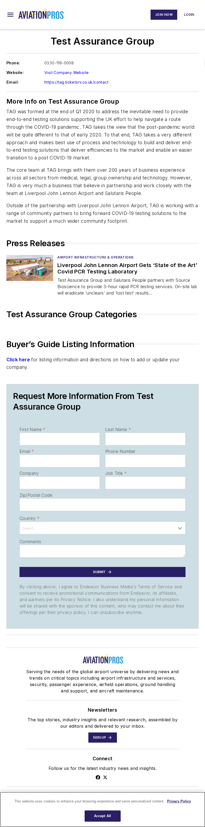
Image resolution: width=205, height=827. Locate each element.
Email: (12, 82)
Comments (30, 541)
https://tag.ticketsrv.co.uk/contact (76, 82)
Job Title (116, 473)
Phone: (13, 63)
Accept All (102, 816)
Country (29, 518)
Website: (15, 72)
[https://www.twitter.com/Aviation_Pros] (105, 777)
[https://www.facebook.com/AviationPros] (98, 777)
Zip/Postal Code (35, 495)
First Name (32, 429)
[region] (102, 809)
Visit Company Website (66, 72)
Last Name (118, 429)
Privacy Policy (179, 801)
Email (26, 451)
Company (29, 473)
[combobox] (102, 528)
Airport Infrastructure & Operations (95, 257)
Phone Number (120, 451)
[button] (10, 15)
